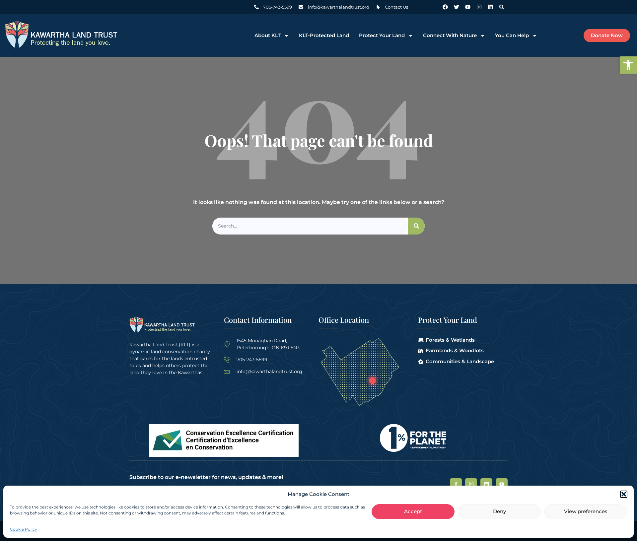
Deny (499, 511)
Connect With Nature (450, 35)
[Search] (416, 226)
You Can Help (512, 35)
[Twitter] (456, 7)
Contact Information (258, 320)
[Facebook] (445, 7)
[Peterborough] (372, 380)
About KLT (267, 35)
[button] (628, 65)
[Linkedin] (490, 7)
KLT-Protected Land (324, 35)
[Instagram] (479, 7)
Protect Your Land (382, 35)
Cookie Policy (23, 529)
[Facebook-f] (456, 484)
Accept (413, 511)
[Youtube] (467, 7)
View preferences (585, 511)
